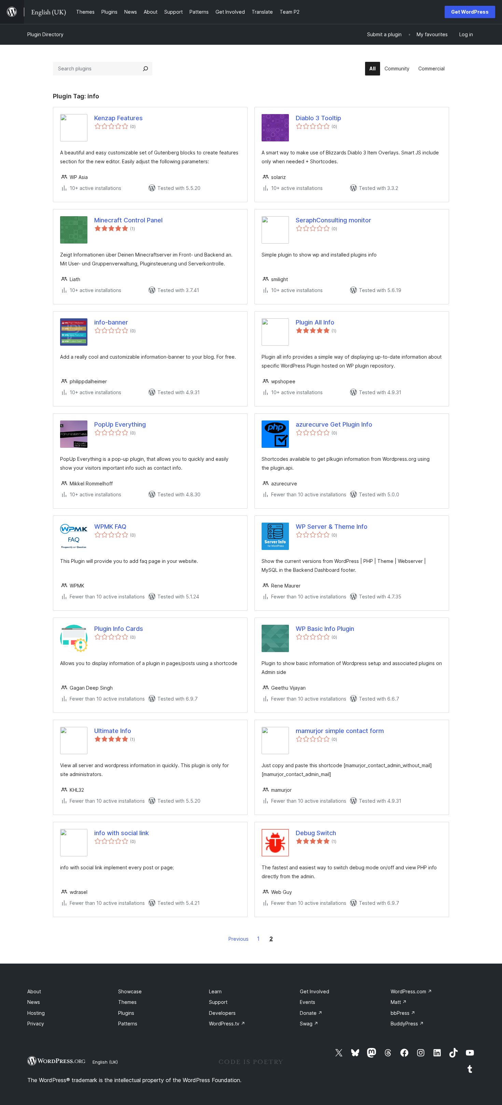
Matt (399, 1002)
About (34, 991)
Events (307, 1002)
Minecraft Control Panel (128, 220)
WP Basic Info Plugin (325, 628)
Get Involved (314, 991)
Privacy (35, 1023)
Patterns (127, 1023)
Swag (309, 1023)
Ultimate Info (112, 730)
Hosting (36, 1013)
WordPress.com (411, 991)
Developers (222, 1013)
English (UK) (105, 1062)
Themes (127, 1002)
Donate (311, 1013)
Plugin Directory (45, 34)
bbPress (403, 1013)
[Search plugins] (145, 68)
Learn (215, 991)
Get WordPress (470, 12)
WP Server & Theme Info (331, 526)
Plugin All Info (315, 322)
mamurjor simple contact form (340, 730)
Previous (238, 939)
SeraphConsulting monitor (333, 220)
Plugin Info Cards (118, 628)
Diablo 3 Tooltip (318, 118)
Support (218, 1002)
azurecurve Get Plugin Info (334, 424)
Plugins (126, 1013)
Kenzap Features (118, 118)
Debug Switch (316, 833)
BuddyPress (407, 1023)
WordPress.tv (227, 1023)
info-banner (111, 322)
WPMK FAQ (110, 526)
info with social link (121, 833)
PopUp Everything (120, 424)
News (33, 1002)
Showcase (130, 991)
